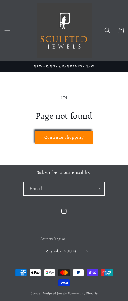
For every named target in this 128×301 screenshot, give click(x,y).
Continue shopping (64, 137)
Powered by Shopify (83, 293)
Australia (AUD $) (61, 251)
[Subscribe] (97, 189)
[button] (7, 30)
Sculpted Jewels (54, 293)
